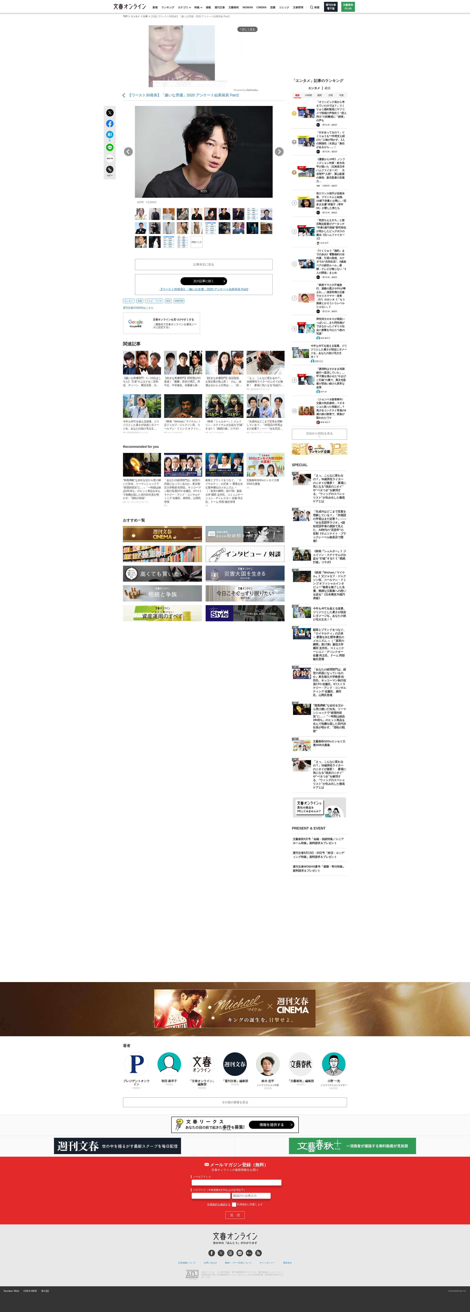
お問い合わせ (210, 1263)
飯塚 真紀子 (325, 422)
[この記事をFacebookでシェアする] (110, 124)
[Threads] (230, 1253)
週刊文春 (220, 7)
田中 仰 (324, 392)
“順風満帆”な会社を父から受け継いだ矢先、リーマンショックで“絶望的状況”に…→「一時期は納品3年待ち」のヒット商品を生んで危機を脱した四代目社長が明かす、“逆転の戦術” (142, 491)
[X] (221, 1253)
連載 (208, 7)
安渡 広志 (319, 361)
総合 (328, 88)
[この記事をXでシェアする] (110, 113)
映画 (168, 301)
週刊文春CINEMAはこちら (138, 307)
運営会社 (287, 1263)
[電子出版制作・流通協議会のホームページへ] (192, 1275)
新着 (155, 7)
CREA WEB (30, 1290)
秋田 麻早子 (325, 338)
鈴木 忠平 (324, 243)
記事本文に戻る (204, 264)
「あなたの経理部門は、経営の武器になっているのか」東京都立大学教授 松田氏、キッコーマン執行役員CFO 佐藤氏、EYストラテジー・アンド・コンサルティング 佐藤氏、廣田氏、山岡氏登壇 (183, 493)
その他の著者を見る (235, 1102)
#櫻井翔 (179, 301)
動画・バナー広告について (238, 1263)
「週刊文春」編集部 (329, 125)
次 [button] (279, 151)
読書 (272, 7)
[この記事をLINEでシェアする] (110, 148)
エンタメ (135, 16)
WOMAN (248, 7)
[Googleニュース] (239, 1253)
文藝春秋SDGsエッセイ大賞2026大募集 (263, 484)
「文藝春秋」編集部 (329, 186)
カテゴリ (183, 7)
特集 (197, 7)
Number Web (11, 1290)
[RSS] (258, 1253)
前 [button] (128, 151)
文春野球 (298, 7)
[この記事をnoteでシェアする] (110, 159)
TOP (125, 16)
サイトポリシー (267, 1263)
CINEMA (261, 7)
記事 (145, 16)
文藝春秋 (234, 7)
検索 (316, 7)
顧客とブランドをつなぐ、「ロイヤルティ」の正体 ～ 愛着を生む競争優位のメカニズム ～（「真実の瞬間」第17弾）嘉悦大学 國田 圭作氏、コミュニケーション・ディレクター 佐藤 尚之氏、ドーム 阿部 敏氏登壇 (224, 493)
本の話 (45, 1290)
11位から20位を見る (319, 433)
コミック (284, 7)
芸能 (140, 301)
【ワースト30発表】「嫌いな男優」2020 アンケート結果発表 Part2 (183, 95)
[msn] (249, 1253)
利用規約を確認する (218, 1204)
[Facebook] (211, 1253)
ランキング (167, 7)
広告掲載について (187, 1263)
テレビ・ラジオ (154, 301)
